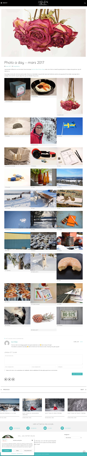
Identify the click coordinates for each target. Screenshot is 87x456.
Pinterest (68, 428)
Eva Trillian (14, 342)
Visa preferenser (28, 450)
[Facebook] (28, 428)
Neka (17, 450)
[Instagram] (11, 428)
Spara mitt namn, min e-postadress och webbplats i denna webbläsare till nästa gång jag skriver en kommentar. (31, 370)
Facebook (33, 428)
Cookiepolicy (13, 453)
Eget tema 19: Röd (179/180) (53, 413)
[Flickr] (45, 428)
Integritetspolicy (20, 453)
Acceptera (7, 450)
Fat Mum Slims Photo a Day (38, 69)
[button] (32, 440)
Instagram (17, 428)
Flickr (50, 428)
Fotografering (16, 66)
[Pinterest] (62, 428)
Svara (81, 341)
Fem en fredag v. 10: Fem (8, 413)
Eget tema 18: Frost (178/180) (77, 413)
